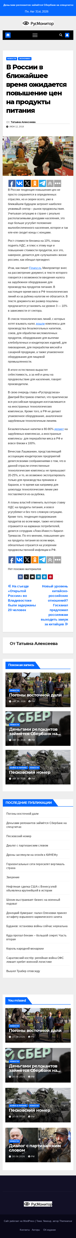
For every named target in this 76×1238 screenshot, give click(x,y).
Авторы (36, 1230)
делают (59, 429)
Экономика (24, 59)
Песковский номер (29, 772)
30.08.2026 (19, 1037)
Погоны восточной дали (35, 695)
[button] (60, 35)
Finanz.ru (35, 267)
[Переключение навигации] (35, 35)
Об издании (49, 1230)
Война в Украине (18, 768)
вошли (40, 323)
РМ (33, 701)
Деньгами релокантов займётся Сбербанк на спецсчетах (33, 734)
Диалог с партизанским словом (27, 845)
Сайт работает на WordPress (19, 1221)
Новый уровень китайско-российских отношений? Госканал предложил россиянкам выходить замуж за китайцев (54, 605)
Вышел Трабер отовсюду (23, 971)
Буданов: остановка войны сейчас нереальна (37, 926)
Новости (11, 59)
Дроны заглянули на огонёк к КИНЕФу (32, 854)
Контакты (24, 1230)
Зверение (13, 877)
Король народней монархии (25, 948)
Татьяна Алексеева (23, 122)
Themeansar (65, 1221)
